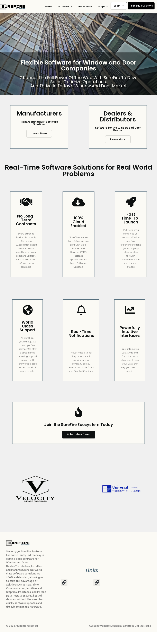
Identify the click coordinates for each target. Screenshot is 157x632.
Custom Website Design (104, 625)
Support (103, 6)
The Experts (84, 6)
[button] (64, 582)
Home (48, 6)
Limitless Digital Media (137, 625)
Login (117, 5)
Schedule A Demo (142, 5)
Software (63, 6)
